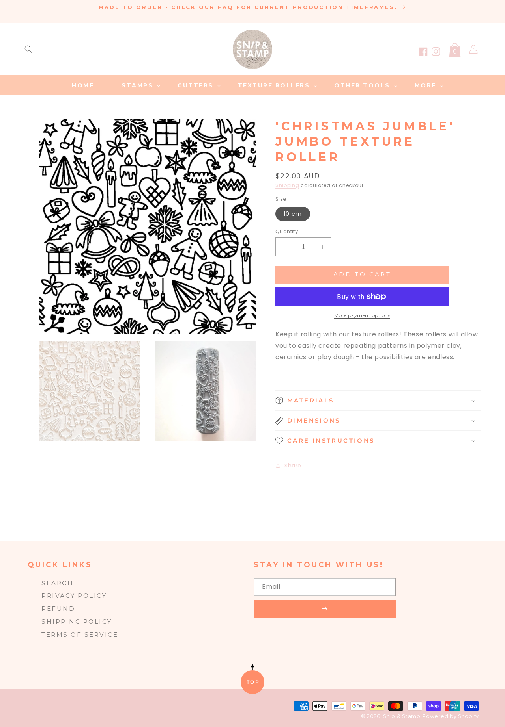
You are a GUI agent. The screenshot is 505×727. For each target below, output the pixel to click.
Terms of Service (79, 634)
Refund (58, 608)
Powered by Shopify (450, 716)
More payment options (362, 315)
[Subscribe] (325, 609)
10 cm (293, 214)
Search (57, 583)
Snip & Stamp (401, 716)
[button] (28, 49)
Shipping (287, 185)
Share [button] (292, 465)
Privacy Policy (74, 595)
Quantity (286, 231)
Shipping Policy (76, 621)
